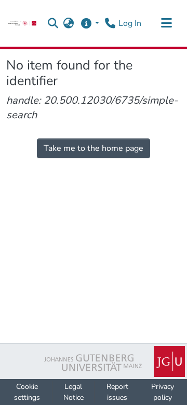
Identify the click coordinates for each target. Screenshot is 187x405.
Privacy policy (162, 392)
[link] (22, 23)
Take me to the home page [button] (93, 148)
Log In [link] (129, 23)
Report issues (117, 392)
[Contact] (109, 23)
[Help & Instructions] (89, 23)
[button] (53, 23)
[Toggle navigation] (166, 23)
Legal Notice (73, 392)
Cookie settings (27, 392)
